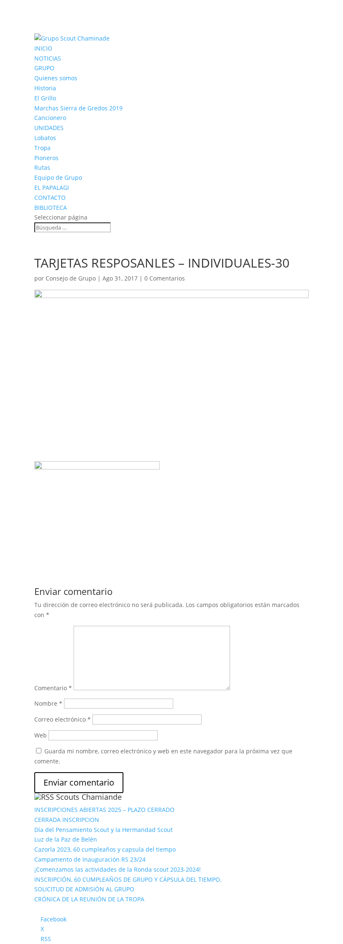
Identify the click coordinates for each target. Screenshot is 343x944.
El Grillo (45, 98)
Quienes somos (55, 78)
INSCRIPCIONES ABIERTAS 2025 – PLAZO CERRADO (104, 810)
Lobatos (45, 138)
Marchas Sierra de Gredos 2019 (78, 108)
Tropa (42, 148)
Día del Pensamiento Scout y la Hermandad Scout (103, 830)
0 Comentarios (164, 278)
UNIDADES (49, 128)
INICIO (43, 48)
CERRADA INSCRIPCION (66, 820)
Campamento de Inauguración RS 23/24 (90, 859)
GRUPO (44, 68)
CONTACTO (50, 198)
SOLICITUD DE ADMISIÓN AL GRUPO (84, 889)
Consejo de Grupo (71, 278)
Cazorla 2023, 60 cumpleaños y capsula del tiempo (105, 849)
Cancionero (50, 118)
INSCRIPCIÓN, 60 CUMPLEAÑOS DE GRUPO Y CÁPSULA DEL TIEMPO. (128, 879)
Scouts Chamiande (89, 797)
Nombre (48, 703)
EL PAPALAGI (51, 187)
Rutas (42, 167)
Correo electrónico (62, 719)
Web (40, 735)
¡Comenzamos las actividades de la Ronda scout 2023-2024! (117, 869)
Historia (45, 88)
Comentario (53, 688)
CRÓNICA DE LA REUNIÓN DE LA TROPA (89, 899)
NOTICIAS (47, 58)
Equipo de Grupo (58, 177)
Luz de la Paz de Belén (65, 839)
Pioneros (46, 158)
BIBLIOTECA (50, 208)
